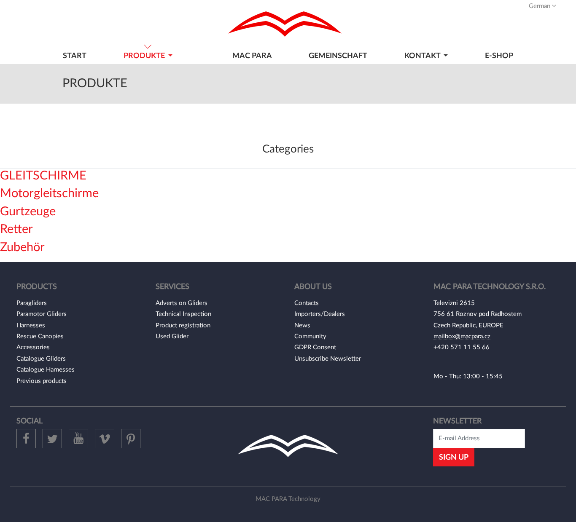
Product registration (183, 325)
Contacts (306, 303)
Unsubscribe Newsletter (327, 359)
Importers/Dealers (319, 314)
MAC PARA (252, 55)
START (74, 55)
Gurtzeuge (28, 212)
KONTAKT (423, 55)
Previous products (41, 381)
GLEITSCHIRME (43, 176)
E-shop (499, 55)
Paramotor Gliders (41, 314)
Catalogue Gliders (41, 359)
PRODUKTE (145, 55)
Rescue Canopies (40, 336)
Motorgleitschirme (49, 193)
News (302, 325)
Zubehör (22, 247)
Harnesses (30, 325)
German (540, 6)
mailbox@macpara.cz (461, 336)
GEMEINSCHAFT (338, 55)
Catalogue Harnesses (45, 370)
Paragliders (31, 303)
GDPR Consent (315, 347)
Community (310, 336)
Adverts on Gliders (181, 303)
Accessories (33, 347)
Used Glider (172, 336)
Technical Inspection (183, 314)
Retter (16, 229)
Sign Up (453, 457)
